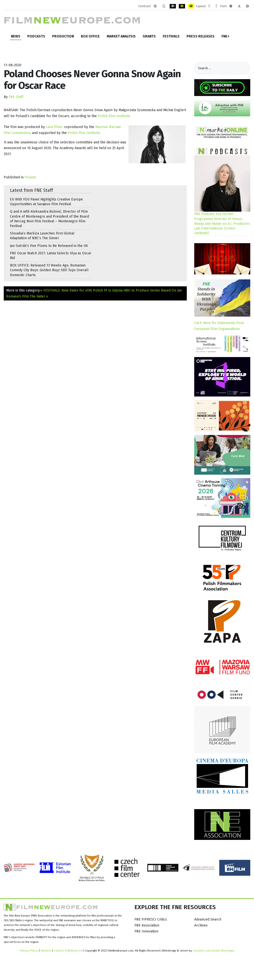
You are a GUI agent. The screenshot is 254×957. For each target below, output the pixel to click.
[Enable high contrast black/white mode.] (172, 6)
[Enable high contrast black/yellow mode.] (182, 6)
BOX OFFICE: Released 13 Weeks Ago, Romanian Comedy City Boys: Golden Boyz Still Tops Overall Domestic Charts (49, 270)
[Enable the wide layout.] (216, 6)
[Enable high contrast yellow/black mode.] (191, 6)
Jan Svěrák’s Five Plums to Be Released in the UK (49, 246)
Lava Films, (54, 127)
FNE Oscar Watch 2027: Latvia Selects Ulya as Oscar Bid (50, 255)
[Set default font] (239, 6)
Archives (201, 925)
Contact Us (61, 950)
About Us (76, 950)
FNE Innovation (146, 931)
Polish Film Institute (114, 116)
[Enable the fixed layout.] (209, 6)
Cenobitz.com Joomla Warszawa (213, 950)
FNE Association (146, 925)
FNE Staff (16, 97)
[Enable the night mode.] (164, 6)
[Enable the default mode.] (155, 6)
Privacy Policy (29, 950)
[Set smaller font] (231, 6)
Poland (30, 177)
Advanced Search (207, 919)
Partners (46, 950)
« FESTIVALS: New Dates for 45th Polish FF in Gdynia (81, 290)
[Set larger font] (247, 6)
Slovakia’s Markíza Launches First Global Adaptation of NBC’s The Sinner (42, 235)
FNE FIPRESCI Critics (150, 919)
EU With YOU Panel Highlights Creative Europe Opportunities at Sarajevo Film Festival (46, 201)
